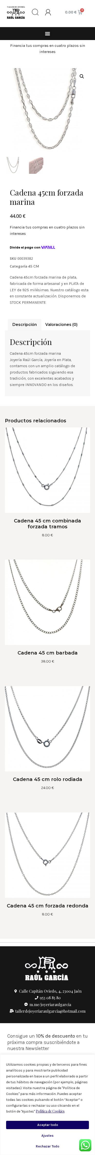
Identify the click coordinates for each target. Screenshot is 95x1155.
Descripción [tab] (24, 324)
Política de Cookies (50, 1111)
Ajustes (47, 1136)
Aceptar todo (47, 1125)
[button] (48, 34)
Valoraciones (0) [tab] (61, 324)
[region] (47, 1104)
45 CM (33, 266)
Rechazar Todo (47, 1146)
